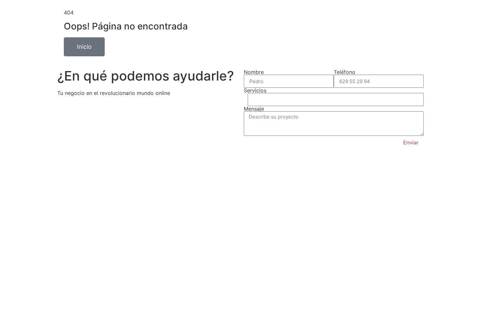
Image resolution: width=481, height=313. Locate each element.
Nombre (254, 72)
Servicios (255, 90)
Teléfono (344, 72)
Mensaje (254, 108)
